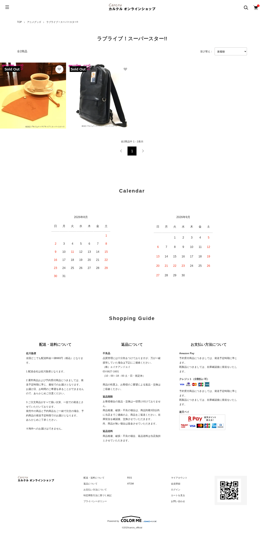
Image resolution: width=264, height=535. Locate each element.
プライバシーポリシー (95, 501)
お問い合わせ (178, 501)
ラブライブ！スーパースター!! (62, 22)
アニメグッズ (34, 22)
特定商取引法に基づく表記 (98, 495)
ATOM (130, 483)
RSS (129, 477)
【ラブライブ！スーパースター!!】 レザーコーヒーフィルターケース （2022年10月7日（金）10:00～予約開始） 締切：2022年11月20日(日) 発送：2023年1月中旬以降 (32, 91)
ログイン (175, 489)
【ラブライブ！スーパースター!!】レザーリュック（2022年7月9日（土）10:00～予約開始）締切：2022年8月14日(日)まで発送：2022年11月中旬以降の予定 (97, 91)
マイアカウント (179, 477)
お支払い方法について (95, 489)
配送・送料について (94, 477)
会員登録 (175, 483)
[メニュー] (7, 7)
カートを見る (178, 495)
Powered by (113, 521)
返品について (91, 483)
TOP (19, 22)
